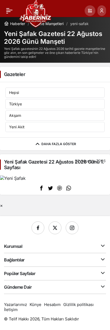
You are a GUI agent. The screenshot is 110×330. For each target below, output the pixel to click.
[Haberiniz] (35, 13)
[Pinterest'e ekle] (59, 188)
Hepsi (14, 92)
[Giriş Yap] (101, 10)
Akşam (15, 115)
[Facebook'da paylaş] (41, 188)
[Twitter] (55, 227)
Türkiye (15, 104)
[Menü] (9, 10)
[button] (90, 10)
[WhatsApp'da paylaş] (68, 188)
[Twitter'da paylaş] (50, 188)
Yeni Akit (17, 127)
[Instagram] (72, 227)
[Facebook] (38, 227)
